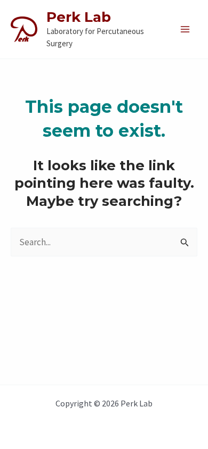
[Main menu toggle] (185, 29)
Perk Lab (78, 17)
